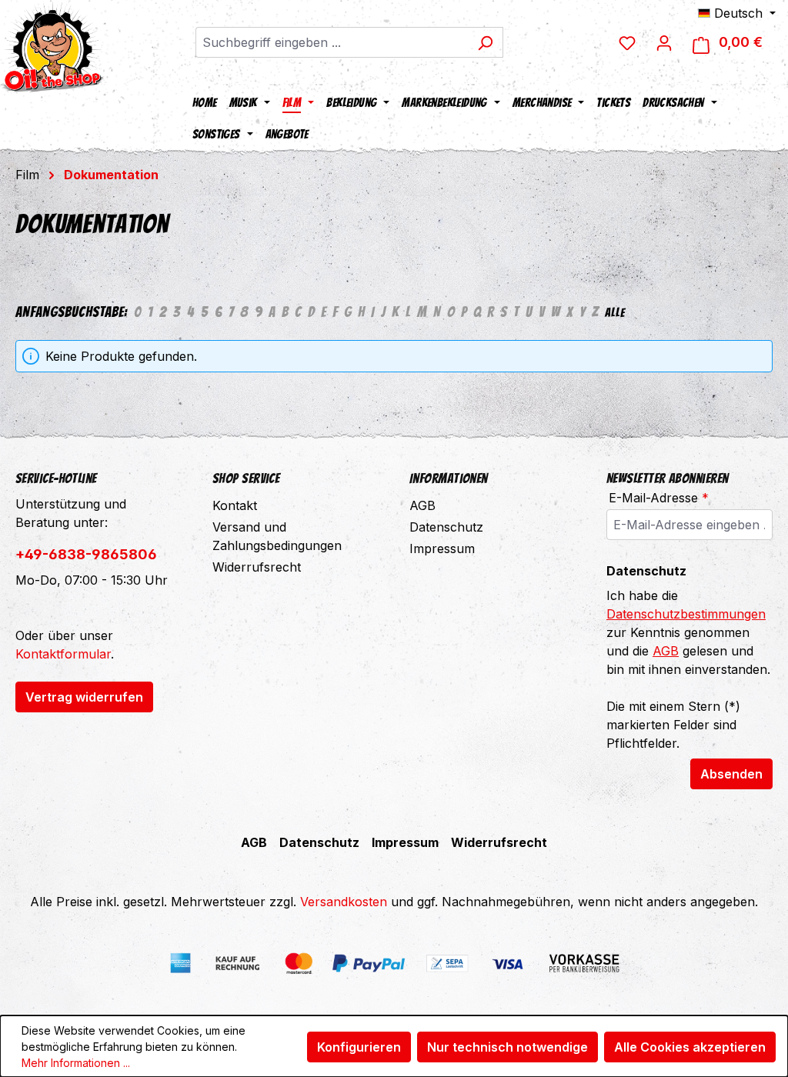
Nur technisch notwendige (507, 1047)
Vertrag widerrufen (84, 697)
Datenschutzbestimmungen (686, 614)
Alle (615, 312)
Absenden (731, 774)
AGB (422, 505)
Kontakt (234, 505)
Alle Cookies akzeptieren (690, 1047)
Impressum (442, 548)
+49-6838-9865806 (86, 554)
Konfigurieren (359, 1047)
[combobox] (331, 42)
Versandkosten (343, 901)
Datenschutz (446, 527)
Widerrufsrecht (256, 567)
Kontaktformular (63, 654)
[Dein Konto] (664, 42)
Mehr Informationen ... (76, 1062)
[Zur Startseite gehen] (52, 46)
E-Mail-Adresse (659, 497)
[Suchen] (485, 42)
